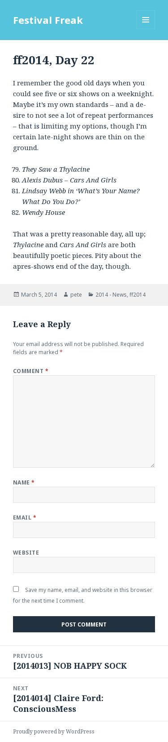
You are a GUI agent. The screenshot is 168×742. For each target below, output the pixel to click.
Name (24, 482)
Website (26, 552)
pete (76, 294)
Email (24, 517)
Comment (30, 371)
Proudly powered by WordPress (54, 731)
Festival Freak (48, 20)
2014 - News (111, 294)
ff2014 (137, 294)
